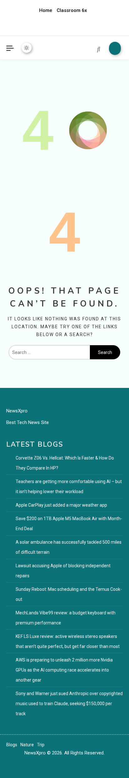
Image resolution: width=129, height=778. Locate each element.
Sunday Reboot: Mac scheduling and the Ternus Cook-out (69, 594)
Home (45, 10)
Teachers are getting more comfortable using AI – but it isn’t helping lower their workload (69, 486)
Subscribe (115, 48)
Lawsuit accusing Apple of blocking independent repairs (63, 570)
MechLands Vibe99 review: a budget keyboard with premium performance (66, 617)
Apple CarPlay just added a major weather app (61, 505)
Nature (27, 744)
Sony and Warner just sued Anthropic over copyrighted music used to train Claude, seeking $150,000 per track (69, 703)
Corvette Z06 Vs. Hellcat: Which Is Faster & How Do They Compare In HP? (65, 463)
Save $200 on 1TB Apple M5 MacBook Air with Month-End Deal (69, 523)
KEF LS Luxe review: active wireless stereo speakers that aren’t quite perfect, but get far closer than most (68, 641)
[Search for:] (49, 352)
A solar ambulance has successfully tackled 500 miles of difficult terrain (68, 547)
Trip (40, 744)
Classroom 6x (72, 10)
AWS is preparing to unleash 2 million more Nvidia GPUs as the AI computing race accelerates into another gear (64, 670)
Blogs (11, 744)
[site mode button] (27, 48)
